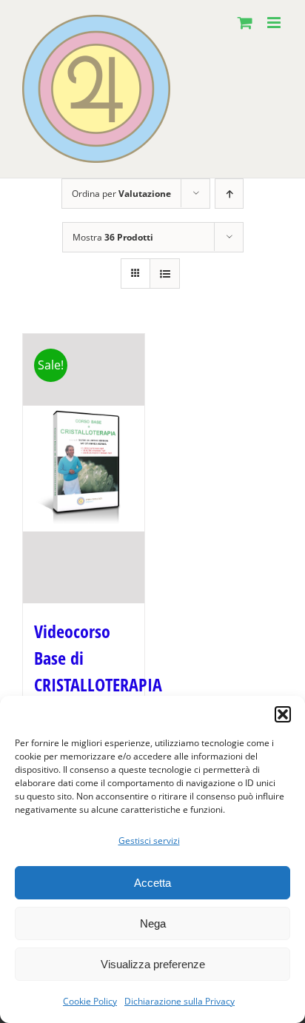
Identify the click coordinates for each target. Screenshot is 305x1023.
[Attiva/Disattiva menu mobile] (275, 22)
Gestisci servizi (149, 840)
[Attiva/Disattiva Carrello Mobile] (245, 22)
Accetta (152, 882)
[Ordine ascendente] (229, 193)
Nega (153, 923)
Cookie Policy (90, 1001)
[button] (282, 714)
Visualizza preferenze (153, 964)
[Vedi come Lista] (164, 273)
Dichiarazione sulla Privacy (179, 1001)
